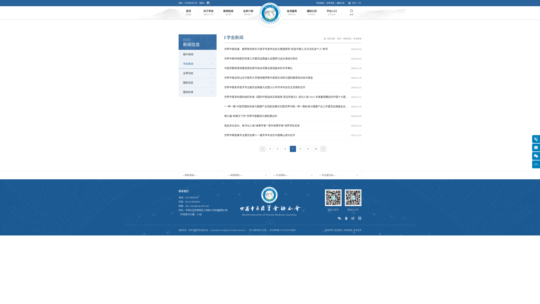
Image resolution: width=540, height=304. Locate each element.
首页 (339, 39)
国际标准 (188, 92)
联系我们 (339, 230)
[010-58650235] (536, 139)
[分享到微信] (339, 218)
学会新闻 (320, 3)
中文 (354, 3)
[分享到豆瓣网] (359, 218)
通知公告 (341, 3)
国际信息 (188, 82)
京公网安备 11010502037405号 (283, 230)
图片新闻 (188, 54)
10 (315, 149)
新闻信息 (347, 39)
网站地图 (348, 230)
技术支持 (357, 230)
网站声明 (329, 230)
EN (359, 3)
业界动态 (330, 3)
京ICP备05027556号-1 (258, 230)
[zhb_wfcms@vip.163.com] (536, 147)
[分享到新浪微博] (353, 218)
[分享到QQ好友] (346, 218)
